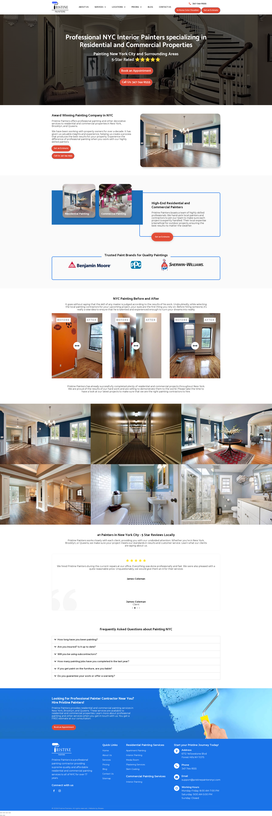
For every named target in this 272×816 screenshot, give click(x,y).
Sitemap (106, 778)
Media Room (132, 760)
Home (105, 750)
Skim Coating (132, 769)
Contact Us (165, 7)
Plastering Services (135, 764)
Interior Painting (134, 755)
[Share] (4, 812)
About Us (84, 7)
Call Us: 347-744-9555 (136, 82)
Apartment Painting (136, 750)
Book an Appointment (136, 70)
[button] (132, 607)
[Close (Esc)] (1, 812)
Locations (117, 7)
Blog (150, 7)
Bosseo (101, 808)
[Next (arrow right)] (4, 815)
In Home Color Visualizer (188, 10)
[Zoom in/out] (9, 812)
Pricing (135, 7)
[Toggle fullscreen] (7, 812)
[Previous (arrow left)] (1, 815)
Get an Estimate (211, 10)
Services (98, 7)
